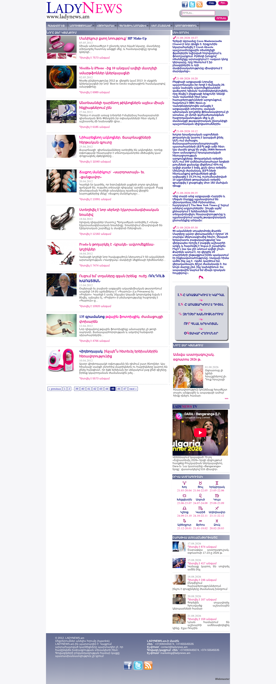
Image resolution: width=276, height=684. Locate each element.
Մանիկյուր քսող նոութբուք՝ (113, 38)
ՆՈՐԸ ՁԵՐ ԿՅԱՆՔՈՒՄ (188, 345)
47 (124, 388)
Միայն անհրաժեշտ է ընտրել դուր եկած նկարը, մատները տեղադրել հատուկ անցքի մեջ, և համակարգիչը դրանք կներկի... (119, 48)
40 (82, 388)
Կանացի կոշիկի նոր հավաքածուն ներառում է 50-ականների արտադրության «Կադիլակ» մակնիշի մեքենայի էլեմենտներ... (122, 258)
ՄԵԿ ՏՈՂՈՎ (181, 32)
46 (118, 388)
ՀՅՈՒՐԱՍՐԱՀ (105, 25)
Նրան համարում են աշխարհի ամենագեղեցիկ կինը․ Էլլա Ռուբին (201, 625)
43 (100, 388)
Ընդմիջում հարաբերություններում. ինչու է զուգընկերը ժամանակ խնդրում (200, 585)
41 (88, 388)
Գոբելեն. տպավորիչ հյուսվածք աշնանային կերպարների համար (201, 605)
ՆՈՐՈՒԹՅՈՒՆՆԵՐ (81, 25)
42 (94, 388)
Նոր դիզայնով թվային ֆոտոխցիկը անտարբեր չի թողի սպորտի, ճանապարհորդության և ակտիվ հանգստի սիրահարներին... (117, 332)
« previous (55, 388)
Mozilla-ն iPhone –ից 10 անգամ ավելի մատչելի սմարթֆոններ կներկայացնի (118, 70)
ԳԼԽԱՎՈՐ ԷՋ (56, 25)
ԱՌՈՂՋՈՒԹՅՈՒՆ (186, 25)
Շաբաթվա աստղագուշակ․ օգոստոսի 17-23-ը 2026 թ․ (208, 551)
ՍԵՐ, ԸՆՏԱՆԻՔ (160, 25)
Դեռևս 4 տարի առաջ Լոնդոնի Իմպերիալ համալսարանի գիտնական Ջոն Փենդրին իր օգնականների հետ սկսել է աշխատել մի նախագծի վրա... (119, 118)
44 (106, 388)
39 (76, 388)
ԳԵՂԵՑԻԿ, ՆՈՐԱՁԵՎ (132, 25)
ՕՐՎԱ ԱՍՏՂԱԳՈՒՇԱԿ (188, 476)
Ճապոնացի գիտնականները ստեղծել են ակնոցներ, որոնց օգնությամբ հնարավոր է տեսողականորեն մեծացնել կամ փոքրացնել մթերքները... (120, 152)
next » (133, 388)
